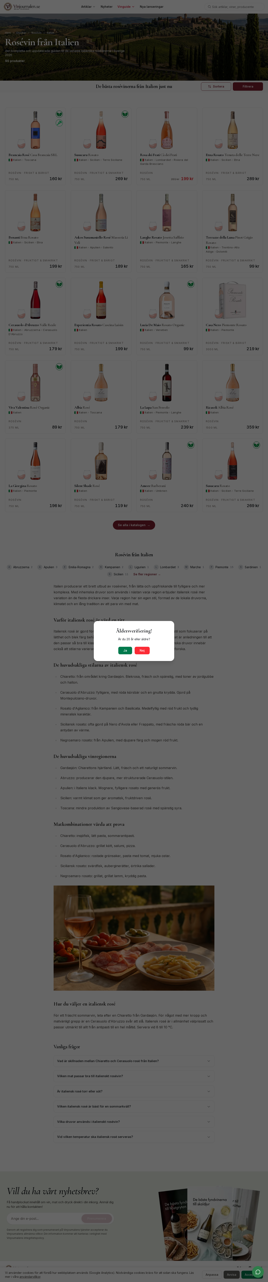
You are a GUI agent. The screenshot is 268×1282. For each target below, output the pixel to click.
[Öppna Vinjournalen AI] (258, 1272)
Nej (142, 650)
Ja (125, 650)
